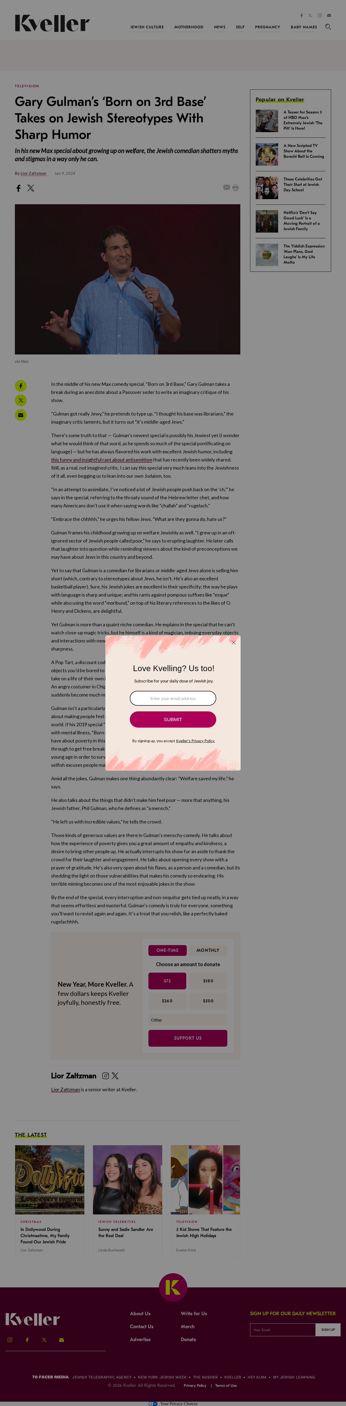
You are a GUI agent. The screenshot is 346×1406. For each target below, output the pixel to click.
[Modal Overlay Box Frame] (173, 703)
